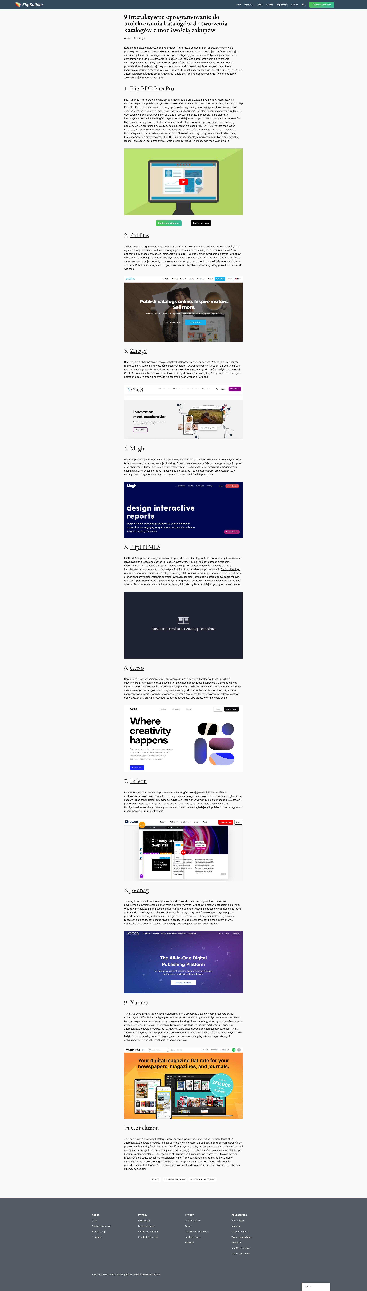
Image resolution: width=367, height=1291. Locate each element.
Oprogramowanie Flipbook (202, 1179)
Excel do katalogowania (162, 565)
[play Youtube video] (183, 181)
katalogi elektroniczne (184, 573)
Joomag (139, 890)
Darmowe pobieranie (322, 5)
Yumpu (139, 1003)
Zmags (138, 351)
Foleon (138, 781)
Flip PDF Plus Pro (152, 89)
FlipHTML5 (145, 547)
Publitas (139, 235)
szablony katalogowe (196, 576)
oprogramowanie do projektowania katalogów (190, 66)
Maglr (137, 448)
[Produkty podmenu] (253, 4)
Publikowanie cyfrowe (174, 1179)
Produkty (248, 5)
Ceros (137, 668)
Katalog (155, 1179)
